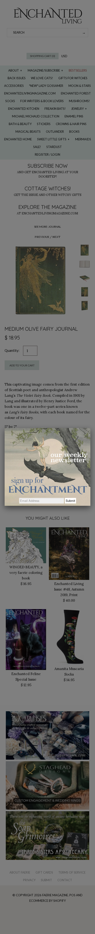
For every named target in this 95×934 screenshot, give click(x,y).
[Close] (90, 428)
